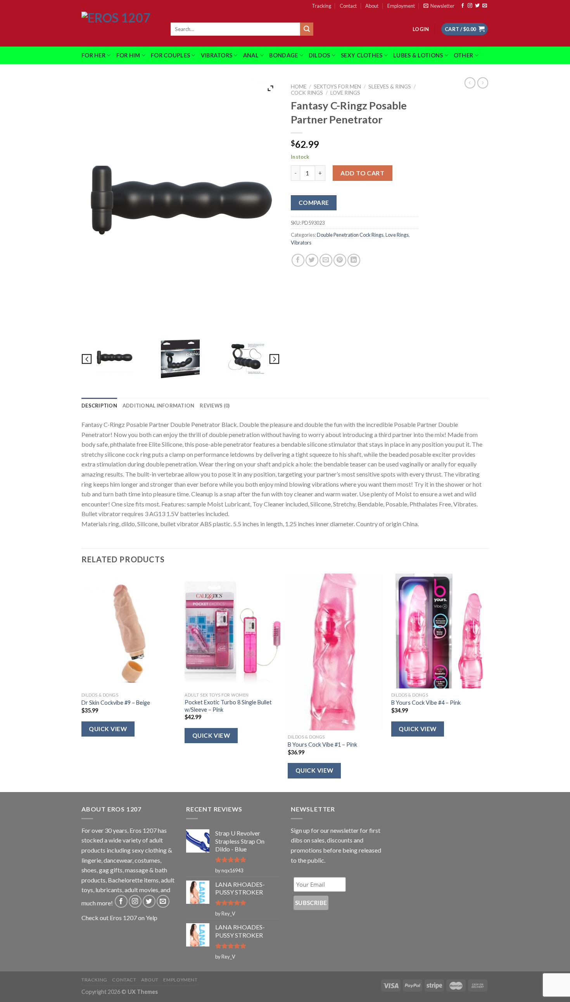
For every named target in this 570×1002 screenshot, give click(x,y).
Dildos (319, 55)
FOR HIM (128, 55)
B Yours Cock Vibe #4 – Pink (426, 702)
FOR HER (93, 55)
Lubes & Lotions (418, 55)
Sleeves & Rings (389, 86)
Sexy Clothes (361, 55)
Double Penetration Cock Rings (350, 235)
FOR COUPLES (170, 55)
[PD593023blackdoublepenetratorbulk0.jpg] (246, 359)
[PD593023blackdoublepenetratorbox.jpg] (180, 359)
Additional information (159, 405)
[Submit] (306, 29)
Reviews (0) (215, 405)
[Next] (486, 682)
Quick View (108, 728)
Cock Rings (307, 93)
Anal (251, 55)
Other (463, 55)
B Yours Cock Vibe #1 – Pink (322, 744)
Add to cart (362, 173)
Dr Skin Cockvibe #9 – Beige (115, 702)
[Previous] (82, 682)
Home (298, 86)
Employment (401, 6)
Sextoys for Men (337, 86)
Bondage (283, 55)
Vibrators (217, 55)
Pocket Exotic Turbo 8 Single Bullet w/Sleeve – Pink (228, 706)
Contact (348, 6)
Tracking (321, 6)
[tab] (99, 405)
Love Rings (345, 93)
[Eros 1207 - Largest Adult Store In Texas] (120, 29)
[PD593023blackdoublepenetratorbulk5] (114, 359)
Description (99, 405)
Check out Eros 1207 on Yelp (119, 917)
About (371, 6)
